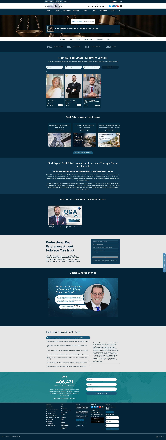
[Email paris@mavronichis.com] (68, 105)
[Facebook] (115, 6)
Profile (61, 105)
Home (73, 21)
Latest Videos (49, 419)
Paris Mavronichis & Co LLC (71, 102)
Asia (62, 421)
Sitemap (63, 414)
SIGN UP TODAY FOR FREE (101, 393)
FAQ (70, 1)
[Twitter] (110, 6)
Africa (62, 419)
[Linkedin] (113, 6)
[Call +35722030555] (66, 105)
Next (105, 257)
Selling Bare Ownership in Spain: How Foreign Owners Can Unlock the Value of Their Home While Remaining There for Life (110, 127)
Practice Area (79, 21)
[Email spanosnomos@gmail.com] (87, 106)
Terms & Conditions (66, 410)
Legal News (49, 421)
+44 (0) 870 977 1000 (96, 7)
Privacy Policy (64, 412)
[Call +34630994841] (50, 105)
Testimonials (49, 423)
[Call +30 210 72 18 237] (84, 106)
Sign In (120, 1)
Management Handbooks (52, 417)
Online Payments (50, 425)
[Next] (117, 135)
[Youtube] (118, 6)
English (116, 1)
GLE (3, 437)
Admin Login (49, 406)
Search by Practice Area (52, 410)
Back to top (161, 436)
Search (111, 67)
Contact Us (64, 408)
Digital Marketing (50, 413)
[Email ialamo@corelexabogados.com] (52, 105)
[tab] (68, 337)
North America (64, 424)
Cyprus (67, 103)
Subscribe (112, 429)
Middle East (64, 427)
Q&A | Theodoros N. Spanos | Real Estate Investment (65, 227)
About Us (66, 1)
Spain (48, 103)
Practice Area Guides (51, 415)
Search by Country (51, 411)
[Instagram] (121, 6)
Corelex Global (50, 102)
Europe (63, 422)
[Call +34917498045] (47, 105)
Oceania (63, 428)
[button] (65, 215)
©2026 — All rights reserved (13, 436)
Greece (85, 103)
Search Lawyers (50, 408)
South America (65, 425)
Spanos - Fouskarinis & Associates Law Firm (91, 102)
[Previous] (48, 135)
